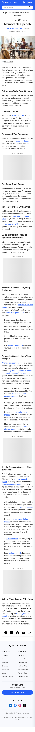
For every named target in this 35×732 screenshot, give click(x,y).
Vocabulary (5, 669)
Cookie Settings (23, 669)
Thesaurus (5, 659)
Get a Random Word (17, 692)
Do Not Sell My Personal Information (17, 713)
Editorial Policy (22, 666)
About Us (21, 655)
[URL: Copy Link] (29, 633)
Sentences (5, 662)
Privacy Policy (22, 662)
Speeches (17, 15)
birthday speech (15, 553)
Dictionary (5, 655)
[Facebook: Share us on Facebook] (6, 633)
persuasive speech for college (14, 373)
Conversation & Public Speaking (19, 13)
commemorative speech (13, 484)
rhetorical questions (15, 345)
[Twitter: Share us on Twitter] (11, 633)
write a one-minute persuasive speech (15, 394)
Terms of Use (22, 673)
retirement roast (12, 538)
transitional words (11, 223)
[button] (23, 2)
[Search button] (30, 7)
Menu (30, 2)
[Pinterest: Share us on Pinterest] (17, 633)
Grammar (5, 666)
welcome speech (26, 507)
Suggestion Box (23, 677)
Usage (5, 13)
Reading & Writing (7, 677)
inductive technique (22, 140)
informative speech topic (14, 312)
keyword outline (18, 115)
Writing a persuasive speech (12, 362)
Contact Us (21, 659)
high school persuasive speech (20, 370)
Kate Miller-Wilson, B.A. (14, 28)
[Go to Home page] (10, 2)
